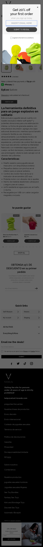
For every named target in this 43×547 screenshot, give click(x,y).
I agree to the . (23, 38)
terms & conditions (28, 38)
